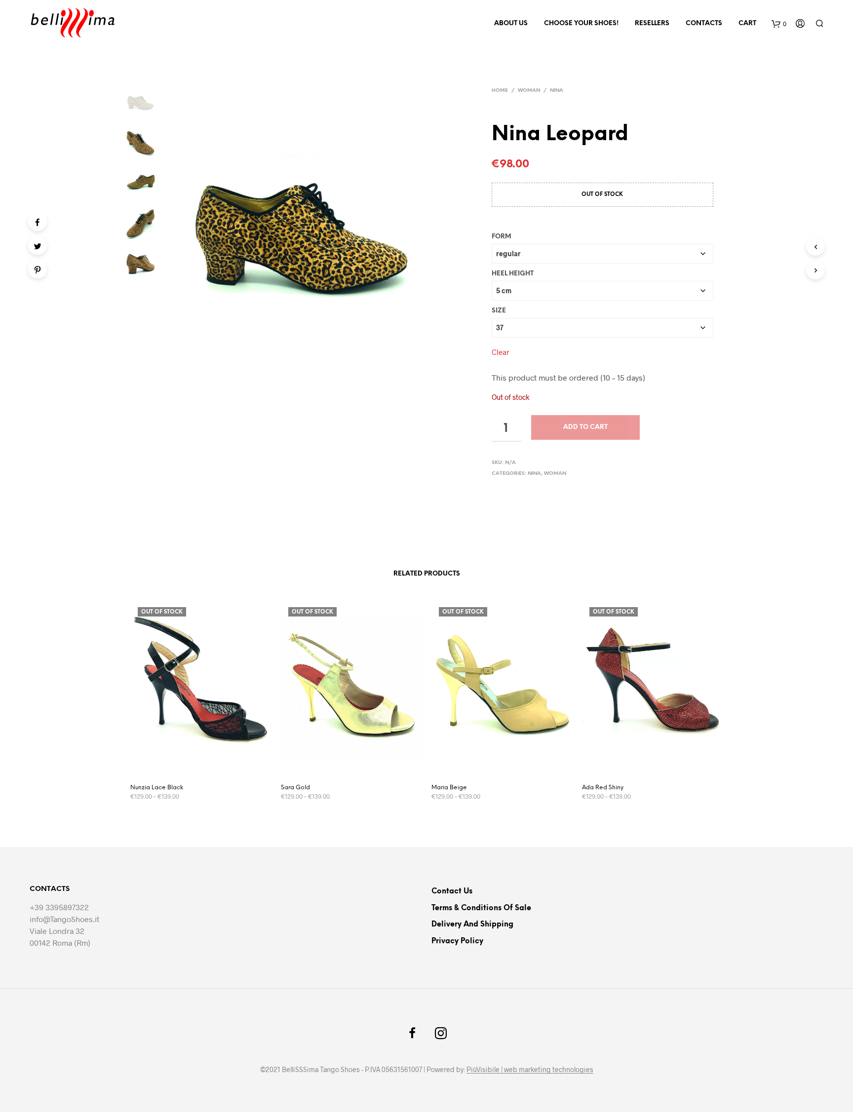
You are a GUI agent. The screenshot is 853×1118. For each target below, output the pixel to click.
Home (500, 90)
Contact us (451, 891)
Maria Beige (449, 787)
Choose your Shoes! (581, 23)
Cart (747, 23)
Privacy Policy (457, 941)
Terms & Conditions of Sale (481, 908)
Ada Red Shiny (602, 787)
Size (499, 311)
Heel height (513, 273)
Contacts (704, 23)
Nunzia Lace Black (156, 787)
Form (501, 236)
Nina (556, 90)
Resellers (652, 23)
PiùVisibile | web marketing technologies (529, 1070)
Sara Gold (295, 787)
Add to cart (585, 427)
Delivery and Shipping (472, 924)
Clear (500, 351)
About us (511, 23)
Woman (529, 90)
